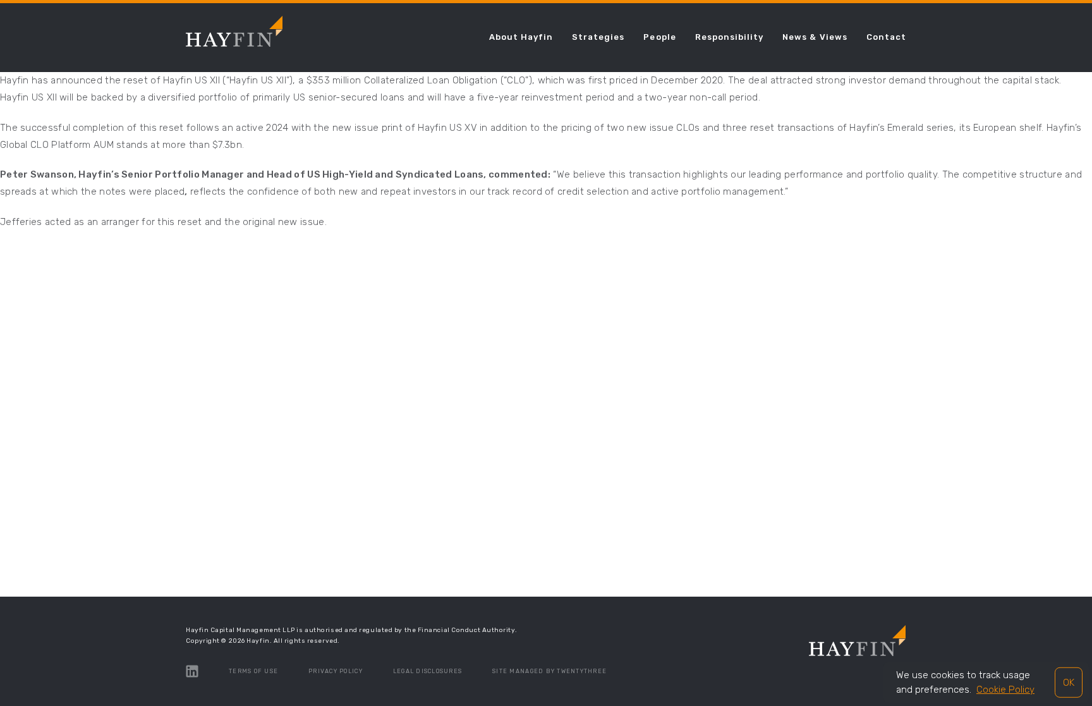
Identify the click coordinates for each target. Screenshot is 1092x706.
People (659, 37)
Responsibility (729, 37)
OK (1068, 682)
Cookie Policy (1005, 689)
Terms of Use (253, 671)
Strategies (598, 37)
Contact (886, 37)
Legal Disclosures (427, 671)
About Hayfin (521, 37)
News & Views (814, 37)
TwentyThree (582, 671)
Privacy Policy (335, 671)
